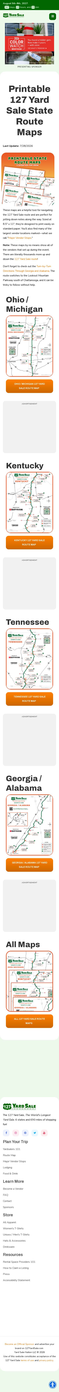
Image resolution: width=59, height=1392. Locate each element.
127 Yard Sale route (25, 259)
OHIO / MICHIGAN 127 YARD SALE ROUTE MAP (29, 386)
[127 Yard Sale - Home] (13, 15)
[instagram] (15, 1133)
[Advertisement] (30, 426)
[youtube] (44, 1133)
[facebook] (6, 1133)
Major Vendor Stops (19, 238)
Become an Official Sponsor (19, 1344)
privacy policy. (46, 1360)
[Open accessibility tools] (53, 1385)
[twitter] (34, 1133)
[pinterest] (25, 1133)
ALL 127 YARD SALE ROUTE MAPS (29, 1021)
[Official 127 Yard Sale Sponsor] (29, 43)
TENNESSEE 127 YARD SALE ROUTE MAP (30, 699)
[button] (52, 16)
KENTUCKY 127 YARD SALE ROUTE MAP (29, 542)
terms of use (27, 1360)
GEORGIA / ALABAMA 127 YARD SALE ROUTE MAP (29, 864)
